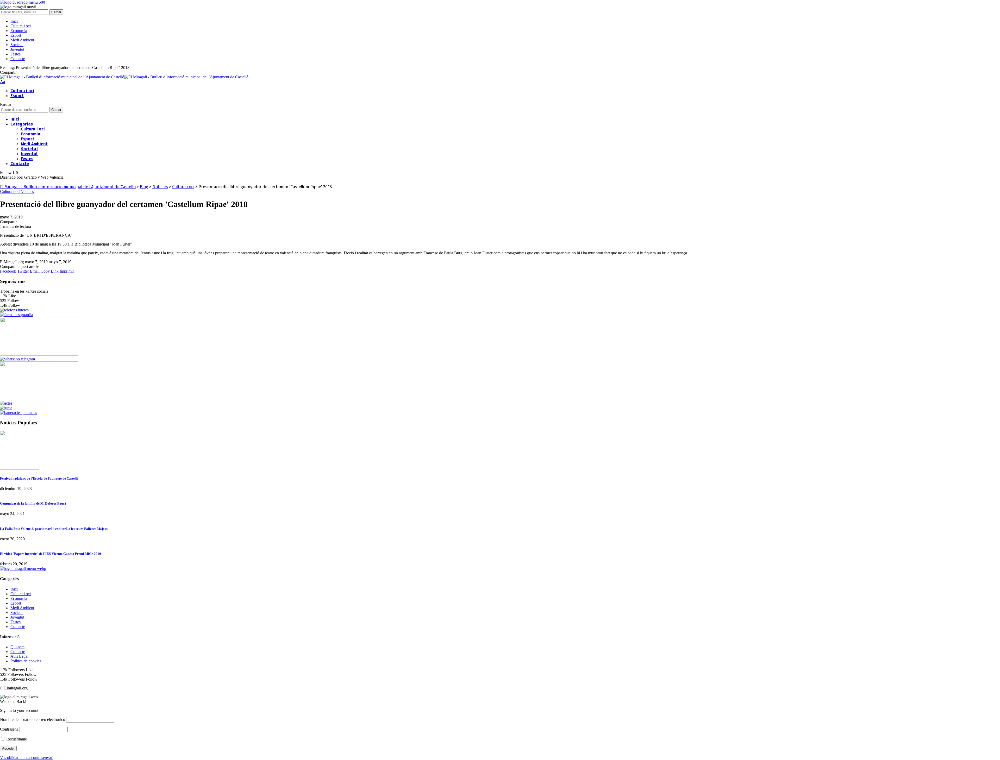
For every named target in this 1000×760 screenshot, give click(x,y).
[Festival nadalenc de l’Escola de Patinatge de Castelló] (19, 468)
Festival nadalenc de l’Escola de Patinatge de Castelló (39, 478)
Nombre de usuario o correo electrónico (32, 719)
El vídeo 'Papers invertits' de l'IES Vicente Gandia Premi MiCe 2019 (50, 554)
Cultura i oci (10, 191)
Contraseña (9, 729)
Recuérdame (16, 739)
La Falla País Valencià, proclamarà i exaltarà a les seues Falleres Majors (54, 529)
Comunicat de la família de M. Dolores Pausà (33, 503)
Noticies (27, 191)
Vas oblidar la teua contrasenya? (26, 757)
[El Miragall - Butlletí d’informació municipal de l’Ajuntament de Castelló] (124, 77)
